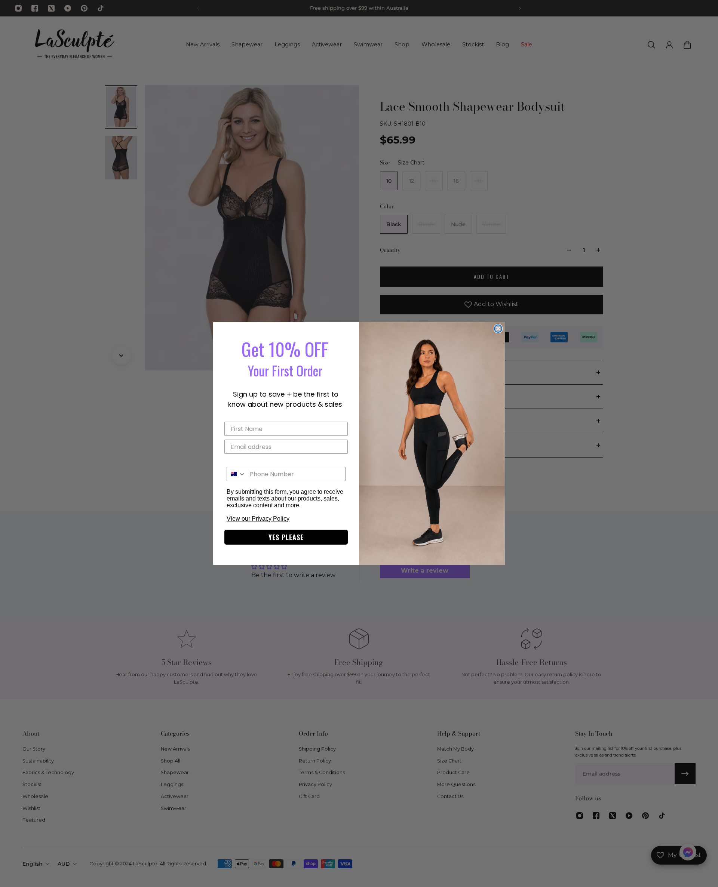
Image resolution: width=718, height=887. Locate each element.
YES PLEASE (286, 537)
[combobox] (236, 474)
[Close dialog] (498, 328)
